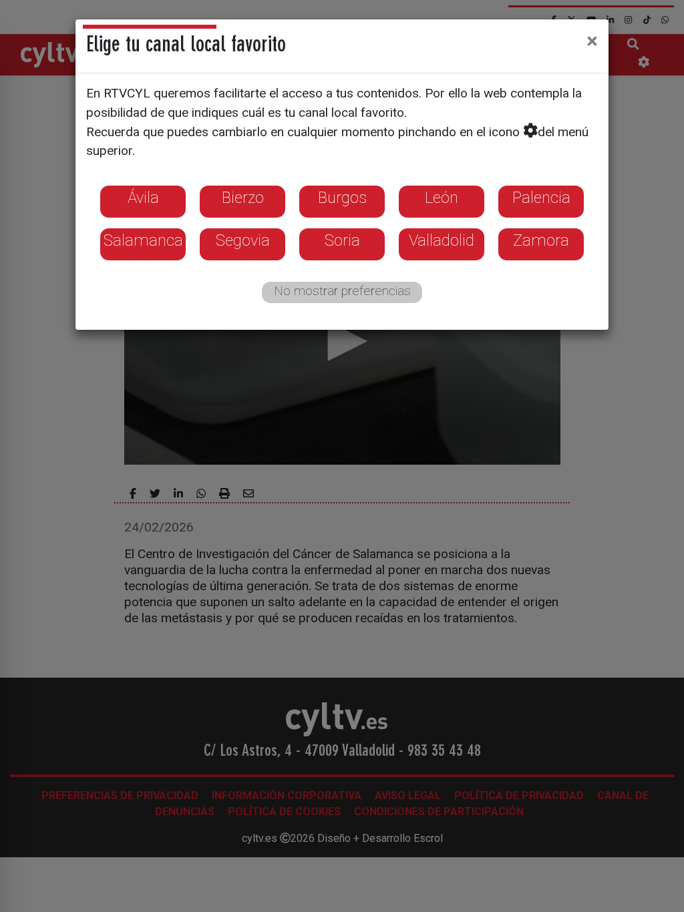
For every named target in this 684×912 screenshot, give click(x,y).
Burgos (342, 197)
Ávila (143, 197)
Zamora (541, 240)
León (441, 197)
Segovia (243, 240)
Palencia (541, 197)
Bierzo (243, 197)
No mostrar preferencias (342, 290)
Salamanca (143, 240)
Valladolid (441, 240)
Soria (342, 240)
